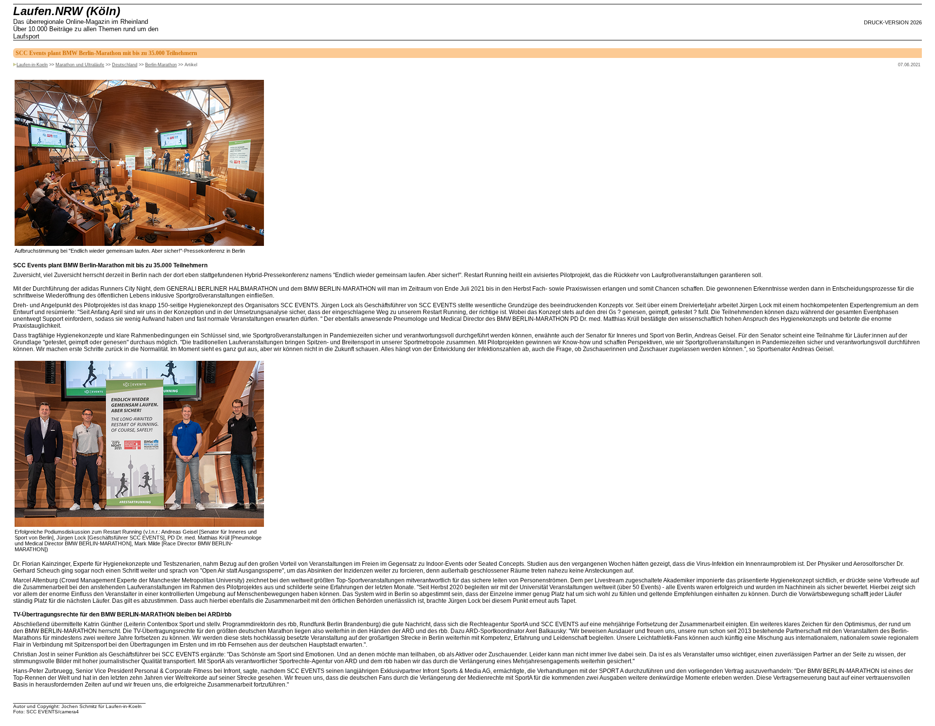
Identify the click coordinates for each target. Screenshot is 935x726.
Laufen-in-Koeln (32, 64)
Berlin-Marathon (161, 64)
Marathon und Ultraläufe (80, 64)
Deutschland (124, 64)
